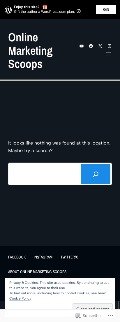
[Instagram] (109, 46)
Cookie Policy (20, 298)
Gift (106, 10)
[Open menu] (108, 53)
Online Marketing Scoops (30, 50)
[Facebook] (91, 46)
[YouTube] (81, 46)
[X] (100, 46)
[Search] (96, 174)
